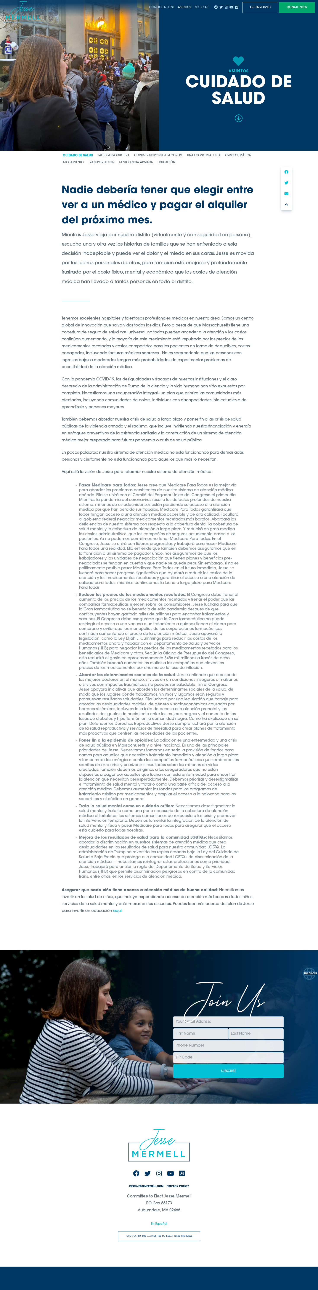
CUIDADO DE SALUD (78, 155)
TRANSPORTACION (101, 162)
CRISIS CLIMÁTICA (238, 155)
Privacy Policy (178, 1186)
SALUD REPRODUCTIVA (114, 155)
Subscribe (228, 1071)
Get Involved (260, 7)
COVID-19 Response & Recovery (158, 155)
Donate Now (297, 7)
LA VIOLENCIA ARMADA (136, 162)
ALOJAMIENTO (73, 162)
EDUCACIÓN (166, 162)
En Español (159, 1224)
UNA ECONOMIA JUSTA (204, 155)
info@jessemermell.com (146, 1186)
